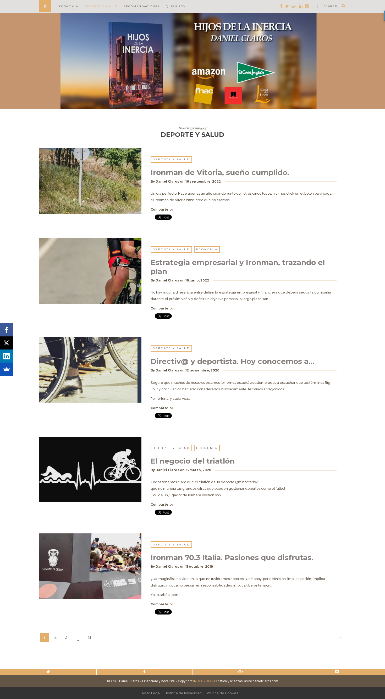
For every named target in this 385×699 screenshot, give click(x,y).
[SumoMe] (6, 369)
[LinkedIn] (6, 356)
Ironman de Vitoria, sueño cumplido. (220, 172)
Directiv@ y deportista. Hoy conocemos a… (233, 361)
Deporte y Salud (101, 6)
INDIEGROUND (204, 681)
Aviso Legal (151, 693)
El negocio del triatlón (193, 460)
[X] (6, 343)
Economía (68, 6)
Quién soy (176, 6)
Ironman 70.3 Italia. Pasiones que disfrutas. (232, 557)
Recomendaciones (142, 6)
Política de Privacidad (184, 693)
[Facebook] (6, 329)
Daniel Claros (167, 181)
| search (327, 6)
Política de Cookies (222, 693)
